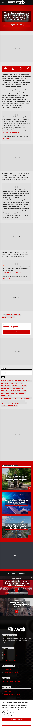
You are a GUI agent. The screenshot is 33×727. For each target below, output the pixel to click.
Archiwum (16, 332)
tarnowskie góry (7, 403)
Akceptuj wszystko (16, 719)
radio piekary (20, 393)
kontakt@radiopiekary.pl (11, 655)
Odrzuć (16, 724)
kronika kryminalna (19, 385)
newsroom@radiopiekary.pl (12, 694)
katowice (9, 314)
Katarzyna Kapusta (7, 383)
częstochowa (20, 380)
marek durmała (18, 388)
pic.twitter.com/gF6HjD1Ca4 (12, 273)
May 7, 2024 (6, 138)
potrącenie (5, 393)
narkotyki (4, 391)
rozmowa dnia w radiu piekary (11, 398)
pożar (12, 393)
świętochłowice (12, 406)
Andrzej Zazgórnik (13, 26)
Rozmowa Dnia (6, 396)
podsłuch (17, 314)
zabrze (24, 403)
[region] (16, 713)
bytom (3, 380)
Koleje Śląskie (6, 385)
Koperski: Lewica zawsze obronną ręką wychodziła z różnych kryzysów (16, 583)
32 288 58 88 (8, 691)
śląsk (3, 406)
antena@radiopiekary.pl (11, 672)
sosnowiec (21, 401)
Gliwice (28, 380)
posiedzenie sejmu (8, 317)
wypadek (17, 403)
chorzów (10, 380)
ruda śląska (27, 398)
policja (24, 391)
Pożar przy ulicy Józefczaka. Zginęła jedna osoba (16, 604)
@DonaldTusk (14, 266)
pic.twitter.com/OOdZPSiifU (11, 132)
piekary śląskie (15, 391)
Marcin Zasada (6, 388)
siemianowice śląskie (8, 401)
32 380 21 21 (7, 652)
